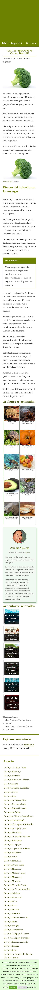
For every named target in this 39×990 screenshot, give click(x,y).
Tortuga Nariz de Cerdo (15, 885)
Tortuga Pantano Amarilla (16, 942)
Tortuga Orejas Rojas (14, 865)
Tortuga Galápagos (13, 845)
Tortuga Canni (11, 784)
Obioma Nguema (19, 548)
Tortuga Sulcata (11, 909)
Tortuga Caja (10, 796)
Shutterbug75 (7, 181)
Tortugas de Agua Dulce (15, 768)
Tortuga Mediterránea (14, 873)
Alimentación (11, 717)
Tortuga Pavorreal (12, 897)
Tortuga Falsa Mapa (13, 841)
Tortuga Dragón (11, 926)
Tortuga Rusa (10, 905)
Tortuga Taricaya (12, 913)
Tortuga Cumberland (14, 820)
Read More (31, 987)
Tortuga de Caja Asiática (15, 800)
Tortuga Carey (11, 792)
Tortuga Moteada (12, 881)
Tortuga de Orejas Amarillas (17, 889)
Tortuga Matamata (12, 861)
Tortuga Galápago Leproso (16, 934)
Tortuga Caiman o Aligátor (16, 788)
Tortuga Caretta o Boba (15, 804)
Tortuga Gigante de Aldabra (17, 849)
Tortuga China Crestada (15, 808)
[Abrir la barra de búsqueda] (27, 43)
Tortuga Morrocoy (13, 877)
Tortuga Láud (10, 857)
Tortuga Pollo (10, 901)
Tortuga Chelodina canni (16, 918)
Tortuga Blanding (12, 772)
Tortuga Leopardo (12, 853)
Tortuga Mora (10, 922)
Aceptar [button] (13, 987)
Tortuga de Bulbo (12, 812)
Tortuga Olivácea (12, 893)
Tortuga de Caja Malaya (15, 828)
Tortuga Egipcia (11, 946)
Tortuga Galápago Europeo (16, 938)
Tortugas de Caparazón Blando (18, 824)
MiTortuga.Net (12, 43)
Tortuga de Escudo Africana (17, 836)
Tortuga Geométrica (13, 930)
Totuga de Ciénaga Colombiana (18, 816)
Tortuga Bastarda (12, 776)
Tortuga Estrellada (12, 832)
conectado (29, 745)
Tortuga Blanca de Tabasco (16, 780)
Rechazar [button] (22, 987)
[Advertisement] (19, 20)
